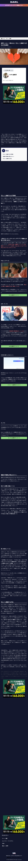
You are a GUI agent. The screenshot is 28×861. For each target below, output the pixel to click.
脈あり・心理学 (5, 845)
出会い (3, 843)
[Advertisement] (14, 22)
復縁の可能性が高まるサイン (8, 156)
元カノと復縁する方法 (7, 158)
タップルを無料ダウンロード (14, 437)
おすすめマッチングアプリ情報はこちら (14, 5)
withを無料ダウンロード (14, 346)
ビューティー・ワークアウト (7, 840)
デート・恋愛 (4, 838)
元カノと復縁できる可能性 (8, 154)
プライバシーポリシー (17, 857)
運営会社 (9, 857)
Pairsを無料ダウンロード (14, 295)
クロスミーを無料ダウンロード (14, 384)
